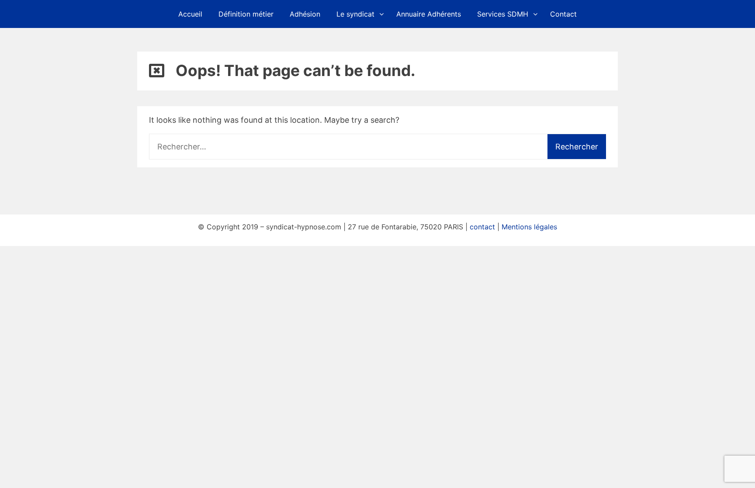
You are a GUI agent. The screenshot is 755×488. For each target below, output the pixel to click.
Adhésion (305, 14)
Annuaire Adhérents (428, 14)
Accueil (190, 14)
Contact (563, 14)
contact (482, 226)
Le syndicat (355, 14)
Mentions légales (529, 226)
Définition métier (246, 14)
